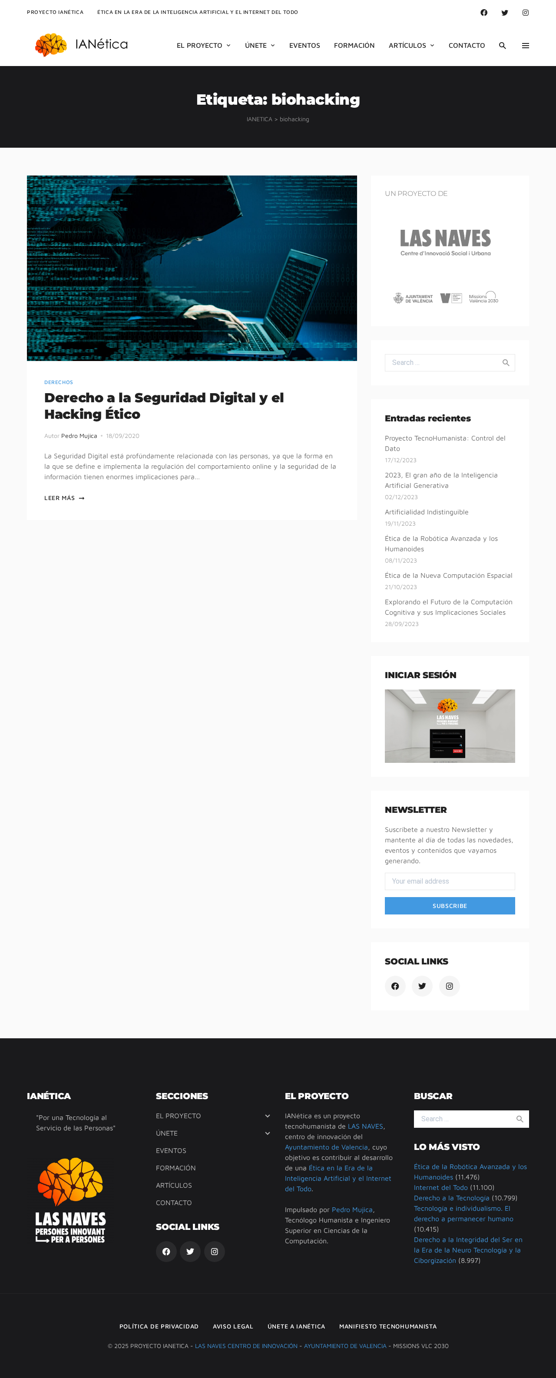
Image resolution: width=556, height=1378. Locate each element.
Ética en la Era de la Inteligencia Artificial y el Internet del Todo (338, 1178)
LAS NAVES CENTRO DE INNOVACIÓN (246, 1345)
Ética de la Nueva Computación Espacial (449, 575)
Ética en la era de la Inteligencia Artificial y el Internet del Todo (197, 12)
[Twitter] (504, 12)
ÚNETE (256, 45)
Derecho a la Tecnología (452, 1198)
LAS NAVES (365, 1126)
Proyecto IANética (55, 12)
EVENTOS (304, 45)
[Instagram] (525, 12)
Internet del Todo (441, 1187)
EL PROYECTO (199, 45)
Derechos (58, 382)
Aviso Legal (233, 1326)
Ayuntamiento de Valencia (326, 1147)
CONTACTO (467, 45)
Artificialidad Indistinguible (427, 512)
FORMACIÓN (354, 45)
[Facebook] (483, 12)
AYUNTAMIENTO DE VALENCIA (345, 1345)
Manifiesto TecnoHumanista (388, 1326)
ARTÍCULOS (407, 45)
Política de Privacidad (159, 1326)
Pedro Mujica (79, 435)
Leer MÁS (59, 497)
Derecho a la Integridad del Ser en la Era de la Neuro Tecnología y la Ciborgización (468, 1250)
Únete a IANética (296, 1326)
